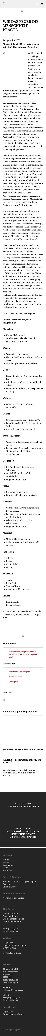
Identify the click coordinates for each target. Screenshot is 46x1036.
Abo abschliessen (11, 913)
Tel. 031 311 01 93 (10, 931)
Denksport (13, 681)
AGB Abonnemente (12, 921)
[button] (42, 4)
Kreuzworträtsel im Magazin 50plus (19, 881)
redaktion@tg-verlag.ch (13, 990)
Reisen (6, 862)
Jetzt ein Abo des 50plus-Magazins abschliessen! (23, 749)
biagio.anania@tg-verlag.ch (14, 945)
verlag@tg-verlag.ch (11, 997)
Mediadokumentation (12, 953)
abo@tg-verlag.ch (10, 928)
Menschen (7, 870)
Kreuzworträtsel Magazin (19, 671)
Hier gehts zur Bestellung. (26, 47)
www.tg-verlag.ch (10, 982)
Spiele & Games (15, 676)
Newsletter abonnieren (13, 898)
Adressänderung (10, 916)
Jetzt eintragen (9, 770)
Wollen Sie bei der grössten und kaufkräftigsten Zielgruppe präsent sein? (24, 654)
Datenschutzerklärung (13, 1014)
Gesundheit (8, 865)
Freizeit (6, 859)
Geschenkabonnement (13, 919)
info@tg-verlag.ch (10, 979)
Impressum (8, 1011)
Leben (5, 867)
